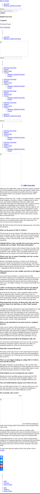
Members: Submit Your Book (16, 74)
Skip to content (4, 1)
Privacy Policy (8, 484)
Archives (6, 483)
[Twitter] (20, 460)
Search (2, 9)
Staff (5, 481)
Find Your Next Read (10, 68)
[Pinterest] (20, 466)
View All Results (5, 27)
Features (6, 69)
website (2, 450)
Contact (9, 76)
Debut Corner (8, 71)
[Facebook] (20, 457)
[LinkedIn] (20, 463)
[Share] (20, 469)
